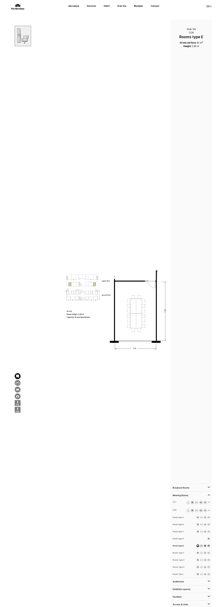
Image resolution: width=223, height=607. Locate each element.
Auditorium (178, 581)
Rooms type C (178, 531)
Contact (155, 6)
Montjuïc (138, 6)
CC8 (174, 510)
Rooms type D (178, 539)
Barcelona (74, 6)
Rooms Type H (178, 567)
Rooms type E (178, 546)
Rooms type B (178, 524)
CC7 (174, 502)
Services (91, 6)
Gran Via (121, 6)
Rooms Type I (178, 574)
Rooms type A (178, 517)
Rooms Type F (178, 553)
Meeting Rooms (180, 495)
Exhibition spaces (181, 589)
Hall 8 (107, 6)
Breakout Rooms (181, 487)
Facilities (177, 597)
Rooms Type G (178, 560)
